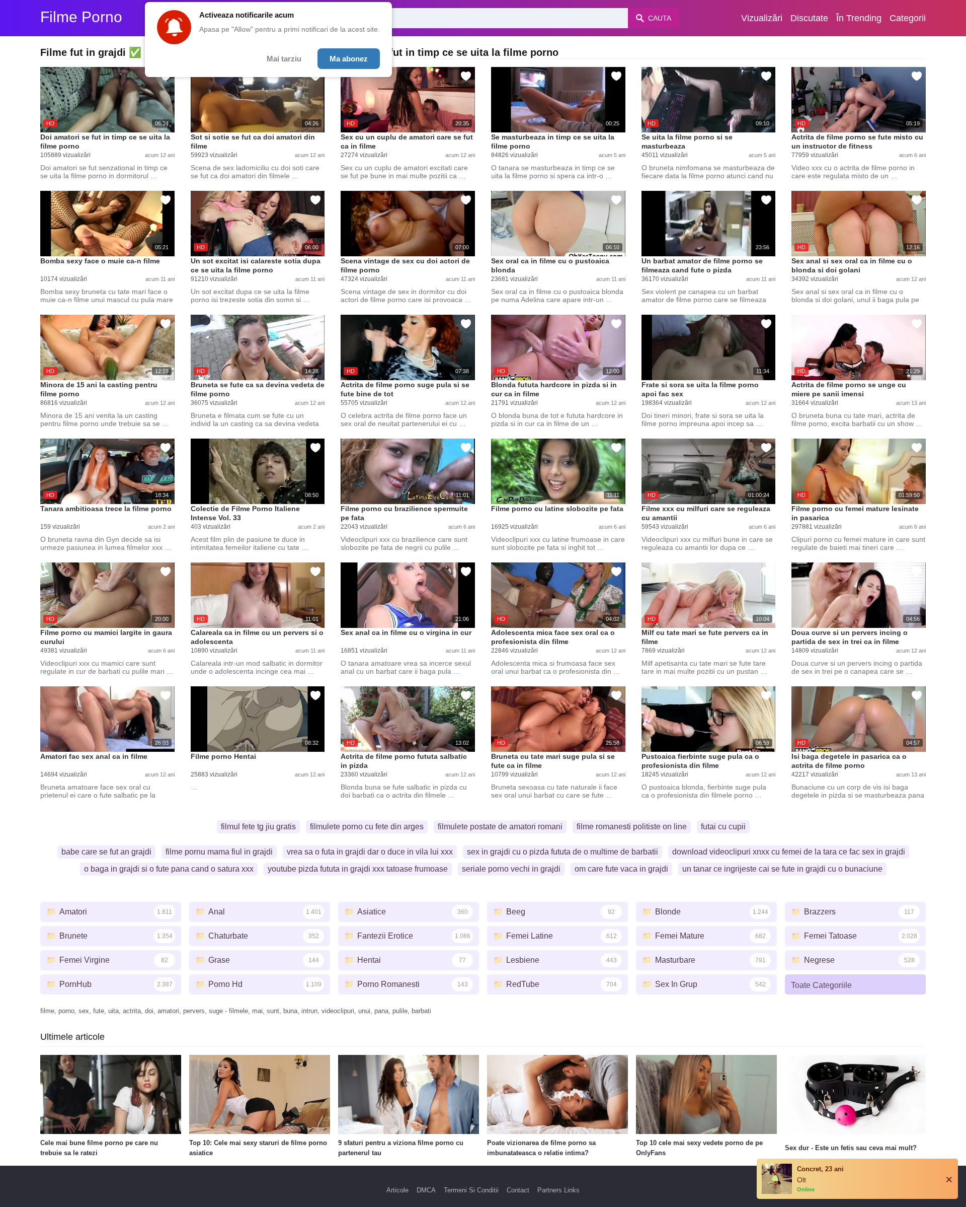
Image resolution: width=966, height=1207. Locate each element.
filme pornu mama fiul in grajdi (219, 851)
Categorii (908, 18)
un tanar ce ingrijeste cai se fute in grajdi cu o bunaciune (782, 869)
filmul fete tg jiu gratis (258, 826)
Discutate (809, 18)
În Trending (858, 18)
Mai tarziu (284, 58)
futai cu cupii (723, 826)
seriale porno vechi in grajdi (511, 869)
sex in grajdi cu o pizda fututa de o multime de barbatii (562, 851)
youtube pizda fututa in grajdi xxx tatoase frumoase (358, 869)
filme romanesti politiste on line (632, 826)
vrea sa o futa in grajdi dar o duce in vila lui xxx (370, 851)
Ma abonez (349, 58)
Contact (518, 1190)
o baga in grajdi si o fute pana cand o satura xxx (169, 869)
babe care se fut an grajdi (106, 851)
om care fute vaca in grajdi (621, 869)
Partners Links (558, 1190)
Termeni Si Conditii (471, 1190)
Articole (397, 1190)
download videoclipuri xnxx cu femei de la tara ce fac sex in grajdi (788, 851)
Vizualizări (761, 18)
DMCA (426, 1190)
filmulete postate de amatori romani (500, 826)
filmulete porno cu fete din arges (367, 826)
